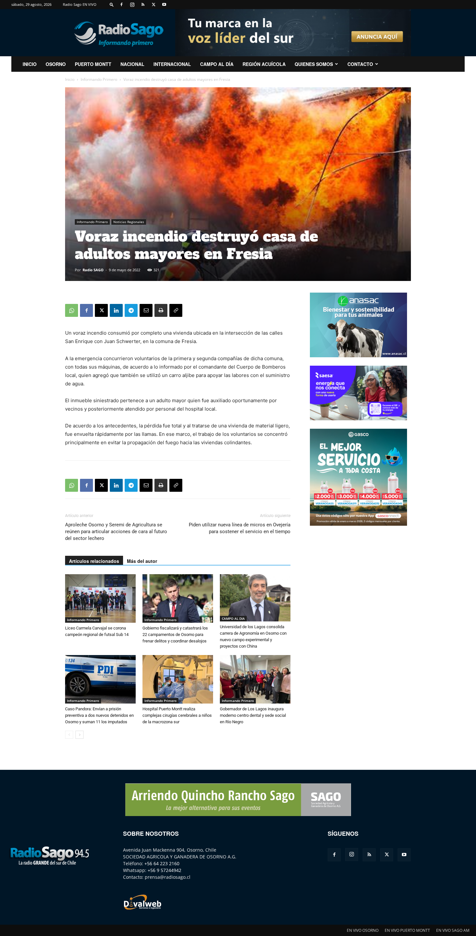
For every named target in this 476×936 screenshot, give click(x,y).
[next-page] (79, 735)
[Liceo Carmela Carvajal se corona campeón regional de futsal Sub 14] (100, 598)
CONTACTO (360, 64)
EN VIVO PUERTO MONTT (407, 930)
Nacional (132, 64)
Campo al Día (216, 64)
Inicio (69, 79)
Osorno (56, 64)
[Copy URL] (175, 310)
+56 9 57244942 (164, 870)
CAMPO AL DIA (233, 618)
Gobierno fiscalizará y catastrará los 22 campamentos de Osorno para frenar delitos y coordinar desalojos (175, 634)
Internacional (172, 64)
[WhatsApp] (71, 310)
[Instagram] (132, 4)
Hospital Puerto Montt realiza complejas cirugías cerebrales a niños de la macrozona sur (177, 715)
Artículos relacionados (94, 561)
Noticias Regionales (128, 222)
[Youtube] (164, 4)
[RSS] (143, 4)
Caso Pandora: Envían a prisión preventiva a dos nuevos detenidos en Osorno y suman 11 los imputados (99, 715)
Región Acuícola (264, 64)
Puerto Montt (93, 64)
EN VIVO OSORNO (363, 930)
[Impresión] (160, 310)
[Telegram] (131, 310)
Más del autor (142, 561)
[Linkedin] (116, 310)
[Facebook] (121, 4)
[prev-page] (69, 735)
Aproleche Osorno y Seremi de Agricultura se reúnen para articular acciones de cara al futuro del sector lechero (116, 531)
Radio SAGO (93, 269)
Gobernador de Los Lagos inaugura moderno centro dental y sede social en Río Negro (253, 715)
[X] (153, 4)
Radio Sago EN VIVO (79, 4)
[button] (112, 4)
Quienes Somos (314, 64)
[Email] (146, 310)
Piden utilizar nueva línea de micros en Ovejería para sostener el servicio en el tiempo (239, 528)
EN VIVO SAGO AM (453, 930)
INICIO (30, 64)
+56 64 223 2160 (161, 863)
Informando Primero (99, 79)
